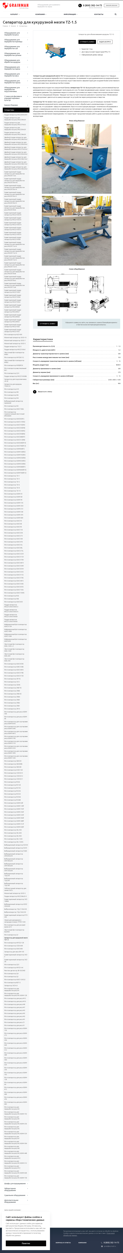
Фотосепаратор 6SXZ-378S (13, 578)
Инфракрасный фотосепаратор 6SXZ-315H (15, 625)
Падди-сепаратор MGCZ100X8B (15, 376)
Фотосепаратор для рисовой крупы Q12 (14, 926)
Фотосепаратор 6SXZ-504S (13, 584)
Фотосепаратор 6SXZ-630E (14, 664)
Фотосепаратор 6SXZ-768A (14, 409)
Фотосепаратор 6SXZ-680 (13, 948)
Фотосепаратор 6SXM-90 (13, 500)
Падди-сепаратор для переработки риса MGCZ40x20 (15, 118)
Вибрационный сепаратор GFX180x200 (13, 864)
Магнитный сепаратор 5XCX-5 (15, 893)
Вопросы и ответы (63, 1242)
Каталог (14, 14)
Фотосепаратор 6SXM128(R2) (14, 452)
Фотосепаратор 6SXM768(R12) (15, 473)
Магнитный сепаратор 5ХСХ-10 (15, 337)
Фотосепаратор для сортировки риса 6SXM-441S (16, 732)
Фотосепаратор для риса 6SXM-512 (15, 1049)
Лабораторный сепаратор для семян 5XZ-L (15, 889)
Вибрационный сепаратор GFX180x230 (13, 860)
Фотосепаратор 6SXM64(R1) (14, 449)
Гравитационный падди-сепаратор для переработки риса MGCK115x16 (14, 244)
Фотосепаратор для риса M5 (14, 1010)
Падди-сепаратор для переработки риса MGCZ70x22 (15, 123)
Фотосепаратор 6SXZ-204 (13, 533)
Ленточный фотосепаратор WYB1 (14, 353)
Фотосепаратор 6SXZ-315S (13, 575)
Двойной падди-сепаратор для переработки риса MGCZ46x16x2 (15, 158)
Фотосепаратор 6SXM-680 (13, 518)
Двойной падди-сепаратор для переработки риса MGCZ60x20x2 (15, 153)
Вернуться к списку (45, 391)
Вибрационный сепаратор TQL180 (13, 884)
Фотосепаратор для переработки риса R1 (11, 989)
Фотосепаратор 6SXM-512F (14, 824)
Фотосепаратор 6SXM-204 (13, 506)
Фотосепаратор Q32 (11, 964)
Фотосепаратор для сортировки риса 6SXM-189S (16, 752)
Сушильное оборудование (14, 1195)
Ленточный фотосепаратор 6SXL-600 (14, 655)
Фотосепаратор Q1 (11, 935)
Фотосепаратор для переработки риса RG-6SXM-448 (15, 1152)
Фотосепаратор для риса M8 (14, 1004)
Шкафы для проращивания (15, 1184)
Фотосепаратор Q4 (11, 973)
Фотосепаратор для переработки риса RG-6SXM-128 (15, 994)
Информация (70, 14)
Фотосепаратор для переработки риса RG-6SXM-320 (15, 1132)
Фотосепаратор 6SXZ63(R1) (14, 419)
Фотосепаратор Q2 (11, 976)
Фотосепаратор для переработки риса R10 (12, 1157)
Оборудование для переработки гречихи (12, 54)
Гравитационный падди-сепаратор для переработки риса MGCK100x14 (14, 187)
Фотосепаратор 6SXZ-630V (14, 569)
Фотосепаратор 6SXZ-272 (13, 536)
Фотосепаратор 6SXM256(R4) (14, 458)
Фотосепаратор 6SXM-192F (14, 809)
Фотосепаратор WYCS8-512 (14, 357)
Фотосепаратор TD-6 (12, 485)
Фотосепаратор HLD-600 (13, 334)
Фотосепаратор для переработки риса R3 (11, 1118)
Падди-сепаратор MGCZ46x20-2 (15, 896)
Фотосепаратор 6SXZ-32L (13, 545)
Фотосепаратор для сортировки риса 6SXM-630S (16, 722)
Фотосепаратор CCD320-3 (13, 773)
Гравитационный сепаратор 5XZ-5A (16, 960)
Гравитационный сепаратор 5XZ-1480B (16, 900)
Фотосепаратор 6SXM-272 (13, 509)
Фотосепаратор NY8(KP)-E (13, 365)
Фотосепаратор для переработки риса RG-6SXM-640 (15, 1172)
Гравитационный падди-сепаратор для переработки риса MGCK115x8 (14, 285)
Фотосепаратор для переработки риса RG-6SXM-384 (15, 1142)
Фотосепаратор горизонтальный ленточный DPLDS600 (14, 414)
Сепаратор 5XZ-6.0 (11, 985)
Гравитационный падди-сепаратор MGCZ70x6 (12, 325)
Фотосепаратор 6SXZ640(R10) (15, 443)
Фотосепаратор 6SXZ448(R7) (14, 437)
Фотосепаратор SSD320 (12, 761)
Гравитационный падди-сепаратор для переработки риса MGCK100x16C (14, 180)
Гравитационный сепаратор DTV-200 (16, 916)
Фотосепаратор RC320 (12, 794)
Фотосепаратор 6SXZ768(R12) (15, 446)
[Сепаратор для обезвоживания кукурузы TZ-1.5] (55, 51)
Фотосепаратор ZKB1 (12, 706)
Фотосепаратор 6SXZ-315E (14, 676)
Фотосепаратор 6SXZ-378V (14, 560)
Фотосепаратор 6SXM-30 (13, 494)
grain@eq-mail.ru (110, 1246)
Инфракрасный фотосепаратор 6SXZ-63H (15, 640)
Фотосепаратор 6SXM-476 (13, 515)
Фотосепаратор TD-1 (12, 476)
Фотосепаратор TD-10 (12, 491)
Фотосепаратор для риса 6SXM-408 (15, 1093)
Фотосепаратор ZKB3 (12, 700)
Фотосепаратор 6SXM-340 (13, 512)
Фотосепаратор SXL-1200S (13, 842)
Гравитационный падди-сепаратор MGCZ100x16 (12, 218)
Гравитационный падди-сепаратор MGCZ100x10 (12, 233)
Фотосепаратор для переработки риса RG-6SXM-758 (15, 1177)
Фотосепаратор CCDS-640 (13, 945)
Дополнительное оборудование (11, 1201)
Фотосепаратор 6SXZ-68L (13, 548)
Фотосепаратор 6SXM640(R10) (15, 470)
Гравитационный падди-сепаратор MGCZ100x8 (12, 238)
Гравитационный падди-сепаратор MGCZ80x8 (12, 306)
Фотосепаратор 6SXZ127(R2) (14, 422)
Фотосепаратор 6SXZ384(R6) (14, 434)
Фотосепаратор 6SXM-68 (13, 497)
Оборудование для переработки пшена (12, 68)
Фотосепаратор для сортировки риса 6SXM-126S (16, 757)
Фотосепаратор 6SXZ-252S (13, 572)
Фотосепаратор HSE (11, 599)
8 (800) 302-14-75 (92, 5)
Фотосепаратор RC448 (12, 800)
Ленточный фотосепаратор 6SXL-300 (14, 660)
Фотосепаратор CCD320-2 (13, 776)
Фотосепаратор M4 (11, 398)
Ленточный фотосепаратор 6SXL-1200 (14, 650)
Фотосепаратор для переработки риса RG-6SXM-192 (15, 1113)
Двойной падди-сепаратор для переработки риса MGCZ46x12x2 (15, 163)
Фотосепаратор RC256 (12, 791)
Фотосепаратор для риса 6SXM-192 (15, 1073)
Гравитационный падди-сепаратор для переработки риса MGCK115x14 (14, 251)
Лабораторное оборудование (10, 1189)
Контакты (98, 14)
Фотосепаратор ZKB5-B (12, 694)
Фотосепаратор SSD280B (13, 764)
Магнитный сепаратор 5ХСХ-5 (15, 343)
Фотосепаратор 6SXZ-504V (14, 566)
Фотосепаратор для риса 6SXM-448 (15, 1054)
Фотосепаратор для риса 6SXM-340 (15, 712)
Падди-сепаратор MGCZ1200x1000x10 (11, 610)
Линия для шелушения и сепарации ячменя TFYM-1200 (14, 921)
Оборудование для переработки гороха (12, 82)
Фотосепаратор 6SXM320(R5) (14, 461)
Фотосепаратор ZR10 (12, 709)
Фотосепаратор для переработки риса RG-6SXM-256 (15, 1123)
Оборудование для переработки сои (12, 47)
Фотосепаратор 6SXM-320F (14, 815)
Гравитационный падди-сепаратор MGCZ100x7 (12, 291)
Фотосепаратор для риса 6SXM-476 (15, 1098)
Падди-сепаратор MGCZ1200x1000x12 (11, 605)
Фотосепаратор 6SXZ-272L (13, 551)
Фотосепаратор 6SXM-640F (14, 827)
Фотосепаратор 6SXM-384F (14, 818)
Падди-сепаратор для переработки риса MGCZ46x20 (15, 133)
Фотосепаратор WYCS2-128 (14, 942)
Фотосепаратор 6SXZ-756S (13, 590)
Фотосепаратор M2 (11, 406)
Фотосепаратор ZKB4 (12, 697)
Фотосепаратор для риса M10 (15, 1001)
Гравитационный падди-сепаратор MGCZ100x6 (12, 296)
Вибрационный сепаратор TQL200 (13, 879)
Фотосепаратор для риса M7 (14, 1007)
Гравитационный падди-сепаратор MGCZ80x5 (12, 320)
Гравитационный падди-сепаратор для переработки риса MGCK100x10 (14, 201)
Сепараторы (9, 110)
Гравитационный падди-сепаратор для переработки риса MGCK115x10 (14, 265)
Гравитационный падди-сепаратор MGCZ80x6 (12, 316)
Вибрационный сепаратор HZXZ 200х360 (15, 905)
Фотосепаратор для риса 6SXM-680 (15, 1103)
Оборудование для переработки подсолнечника (12, 89)
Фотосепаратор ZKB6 (12, 691)
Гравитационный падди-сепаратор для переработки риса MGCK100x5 (14, 278)
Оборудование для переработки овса (12, 75)
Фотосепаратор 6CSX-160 (13, 770)
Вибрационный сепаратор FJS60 (15, 851)
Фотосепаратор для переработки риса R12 (12, 1167)
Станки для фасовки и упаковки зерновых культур (13, 98)
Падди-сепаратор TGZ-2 (12, 346)
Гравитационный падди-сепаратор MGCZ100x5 (12, 301)
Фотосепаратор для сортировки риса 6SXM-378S (16, 737)
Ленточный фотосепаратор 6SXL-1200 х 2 (14, 645)
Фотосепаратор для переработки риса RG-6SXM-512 (15, 1162)
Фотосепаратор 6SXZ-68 (13, 524)
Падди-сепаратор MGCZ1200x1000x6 (10, 620)
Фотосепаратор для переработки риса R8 (11, 1147)
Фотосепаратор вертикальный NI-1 (15, 369)
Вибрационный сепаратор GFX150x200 (13, 869)
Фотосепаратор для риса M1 (14, 1019)
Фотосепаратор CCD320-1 (13, 779)
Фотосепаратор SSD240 (12, 767)
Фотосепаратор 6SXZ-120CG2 (14, 979)
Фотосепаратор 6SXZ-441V (14, 563)
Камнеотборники (11, 105)
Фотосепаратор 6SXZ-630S (13, 587)
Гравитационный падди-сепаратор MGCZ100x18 (12, 214)
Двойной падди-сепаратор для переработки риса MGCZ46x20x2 (15, 138)
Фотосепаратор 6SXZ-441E (14, 670)
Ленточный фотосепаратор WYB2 (14, 361)
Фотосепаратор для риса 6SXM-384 (15, 1059)
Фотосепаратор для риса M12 (15, 998)
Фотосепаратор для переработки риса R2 (11, 1108)
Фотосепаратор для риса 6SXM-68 (15, 717)
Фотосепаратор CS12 (12, 682)
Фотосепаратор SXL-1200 (13, 839)
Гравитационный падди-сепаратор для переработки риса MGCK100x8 (14, 271)
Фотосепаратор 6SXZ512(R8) (14, 440)
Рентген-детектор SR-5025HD (14, 970)
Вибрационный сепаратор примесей (13, 402)
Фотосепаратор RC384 (12, 797)
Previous (40, 51)
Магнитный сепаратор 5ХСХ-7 (15, 340)
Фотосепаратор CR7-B (12, 679)
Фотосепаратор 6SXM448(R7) (14, 467)
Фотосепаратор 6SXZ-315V (14, 557)
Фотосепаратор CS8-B (12, 685)
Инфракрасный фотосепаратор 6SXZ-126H (15, 635)
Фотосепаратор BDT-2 (12, 982)
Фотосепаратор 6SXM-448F (14, 821)
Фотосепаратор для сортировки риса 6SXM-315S (16, 742)
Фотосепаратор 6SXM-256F (14, 812)
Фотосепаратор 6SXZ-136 (13, 530)
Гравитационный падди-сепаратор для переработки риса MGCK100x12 (14, 194)
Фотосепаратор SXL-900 (13, 836)
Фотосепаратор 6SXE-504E (14, 667)
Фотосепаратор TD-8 (12, 488)
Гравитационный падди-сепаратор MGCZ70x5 (12, 330)
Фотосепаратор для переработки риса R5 (11, 1127)
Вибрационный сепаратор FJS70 (15, 848)
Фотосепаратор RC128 (12, 785)
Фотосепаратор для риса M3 (14, 1013)
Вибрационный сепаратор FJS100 (16, 845)
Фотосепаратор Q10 (11, 373)
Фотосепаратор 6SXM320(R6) (14, 464)
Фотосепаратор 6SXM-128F (14, 806)
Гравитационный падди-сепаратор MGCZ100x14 (12, 223)
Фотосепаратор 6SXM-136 (13, 503)
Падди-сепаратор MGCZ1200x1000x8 (10, 615)
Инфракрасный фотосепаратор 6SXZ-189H (15, 630)
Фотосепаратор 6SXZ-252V (14, 554)
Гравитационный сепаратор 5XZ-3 (16, 955)
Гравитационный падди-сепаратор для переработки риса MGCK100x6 (14, 208)
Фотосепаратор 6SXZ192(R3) (14, 425)
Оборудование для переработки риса (12, 34)
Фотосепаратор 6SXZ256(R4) (14, 428)
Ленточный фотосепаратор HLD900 (14, 931)
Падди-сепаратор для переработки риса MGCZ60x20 (15, 128)
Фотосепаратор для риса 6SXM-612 (15, 1088)
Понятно (26, 1243)
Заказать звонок (111, 5)
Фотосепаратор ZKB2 (12, 703)
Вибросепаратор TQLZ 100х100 (15, 909)
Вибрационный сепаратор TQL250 (13, 874)
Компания (40, 14)
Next (70, 51)
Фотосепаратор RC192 (12, 788)
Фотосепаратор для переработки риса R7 (11, 1137)
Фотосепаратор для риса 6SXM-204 (15, 1039)
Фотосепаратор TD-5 (12, 482)
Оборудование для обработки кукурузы (12, 61)
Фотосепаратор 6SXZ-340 (13, 539)
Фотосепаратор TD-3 (12, 479)
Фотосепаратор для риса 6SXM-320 (15, 1063)
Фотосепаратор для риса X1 (14, 1025)
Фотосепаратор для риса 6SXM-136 (15, 1029)
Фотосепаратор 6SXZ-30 (13, 521)
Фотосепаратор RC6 (11, 596)
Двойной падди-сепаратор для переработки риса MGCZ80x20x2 (15, 143)
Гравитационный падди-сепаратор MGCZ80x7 (12, 311)
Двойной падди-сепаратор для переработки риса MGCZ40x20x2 (15, 168)
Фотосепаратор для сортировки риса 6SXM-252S (16, 747)
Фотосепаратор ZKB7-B (12, 688)
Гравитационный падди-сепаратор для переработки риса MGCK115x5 (14, 173)
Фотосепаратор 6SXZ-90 (13, 527)
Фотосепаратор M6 (11, 395)
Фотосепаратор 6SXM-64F (13, 803)
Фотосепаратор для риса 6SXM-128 (15, 1078)
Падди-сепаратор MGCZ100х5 (14, 349)
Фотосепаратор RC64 (12, 782)
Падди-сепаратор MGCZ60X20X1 (16, 115)
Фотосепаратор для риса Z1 (14, 1022)
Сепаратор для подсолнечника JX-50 (15, 380)
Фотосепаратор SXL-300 (13, 830)
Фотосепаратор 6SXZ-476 (13, 542)
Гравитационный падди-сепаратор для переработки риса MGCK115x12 (14, 258)
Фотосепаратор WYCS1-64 (13, 967)
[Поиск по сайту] (115, 14)
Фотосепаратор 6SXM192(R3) (14, 455)
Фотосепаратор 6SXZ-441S (13, 581)
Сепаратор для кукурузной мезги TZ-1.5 (16, 938)
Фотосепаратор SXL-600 (13, 833)
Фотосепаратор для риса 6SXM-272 (15, 1034)
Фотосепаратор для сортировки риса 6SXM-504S (16, 727)
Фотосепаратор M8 (11, 392)
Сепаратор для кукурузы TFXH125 (13, 385)
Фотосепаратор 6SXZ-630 (13, 602)
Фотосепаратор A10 (11, 389)
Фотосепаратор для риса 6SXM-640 (15, 1044)
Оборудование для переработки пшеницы (13, 41)
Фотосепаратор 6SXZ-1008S (14, 593)
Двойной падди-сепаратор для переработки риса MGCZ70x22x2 (15, 148)
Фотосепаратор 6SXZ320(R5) (14, 431)
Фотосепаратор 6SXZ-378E (14, 673)
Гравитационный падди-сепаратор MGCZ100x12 (12, 228)
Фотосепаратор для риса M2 (14, 1016)
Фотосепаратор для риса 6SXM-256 (15, 1068)
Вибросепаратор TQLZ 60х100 (15, 912)
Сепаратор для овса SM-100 (14, 951)
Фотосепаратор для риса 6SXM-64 (15, 1083)
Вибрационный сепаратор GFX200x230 (13, 855)
